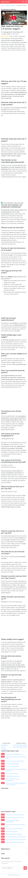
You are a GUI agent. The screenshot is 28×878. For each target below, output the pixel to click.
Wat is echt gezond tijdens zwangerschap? (12, 821)
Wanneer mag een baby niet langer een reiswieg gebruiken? (16, 784)
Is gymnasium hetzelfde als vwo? (14, 754)
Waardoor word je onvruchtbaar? (14, 834)
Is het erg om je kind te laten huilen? (15, 761)
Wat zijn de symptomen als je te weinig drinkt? (16, 757)
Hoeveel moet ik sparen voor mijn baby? (16, 839)
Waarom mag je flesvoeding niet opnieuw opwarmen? (16, 770)
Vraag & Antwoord (10, 5)
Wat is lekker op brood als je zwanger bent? (15, 825)
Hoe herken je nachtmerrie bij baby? (15, 815)
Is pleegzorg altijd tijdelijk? (12, 764)
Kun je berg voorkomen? (12, 831)
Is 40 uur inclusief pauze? (12, 773)
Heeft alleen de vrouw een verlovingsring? (12, 779)
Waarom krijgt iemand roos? (13, 776)
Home (2, 5)
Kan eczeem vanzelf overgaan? (4, 747)
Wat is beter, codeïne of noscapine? (15, 842)
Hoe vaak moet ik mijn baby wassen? (15, 817)
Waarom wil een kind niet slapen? (14, 829)
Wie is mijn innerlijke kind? (12, 766)
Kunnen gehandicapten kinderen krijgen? (16, 837)
